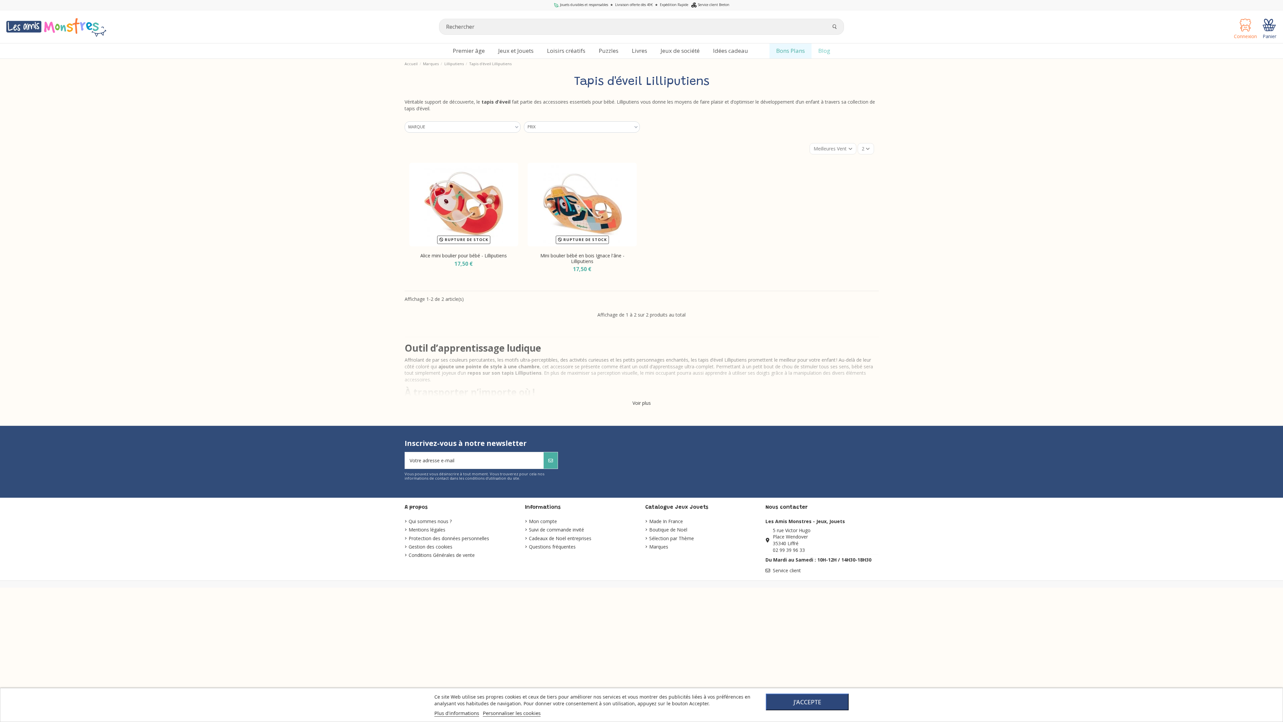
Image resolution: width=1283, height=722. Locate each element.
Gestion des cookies (430, 547)
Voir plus (641, 403)
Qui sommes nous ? (430, 521)
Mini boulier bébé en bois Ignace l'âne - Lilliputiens (582, 258)
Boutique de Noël (668, 529)
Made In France (666, 521)
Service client (787, 570)
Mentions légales (427, 529)
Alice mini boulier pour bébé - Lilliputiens (463, 255)
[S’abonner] (551, 460)
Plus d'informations (456, 713)
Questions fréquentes (552, 547)
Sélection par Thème (671, 538)
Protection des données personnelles (449, 538)
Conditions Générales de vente (442, 555)
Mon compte (543, 521)
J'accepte (807, 702)
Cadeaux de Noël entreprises (560, 538)
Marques (658, 547)
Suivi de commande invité (556, 529)
